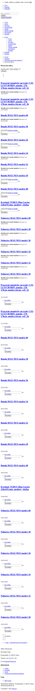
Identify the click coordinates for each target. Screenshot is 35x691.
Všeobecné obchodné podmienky (14, 673)
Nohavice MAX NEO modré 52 (16, 263)
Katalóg (6, 54)
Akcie (6, 24)
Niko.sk (14, 688)
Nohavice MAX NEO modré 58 (16, 229)
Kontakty (7, 670)
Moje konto (7, 680)
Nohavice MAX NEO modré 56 (16, 240)
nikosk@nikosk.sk (10, 661)
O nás (6, 672)
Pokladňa (7, 9)
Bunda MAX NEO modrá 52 (14, 164)
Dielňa (6, 29)
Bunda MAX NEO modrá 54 (14, 153)
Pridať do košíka (13, 130)
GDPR (6, 668)
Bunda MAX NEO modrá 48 (14, 189)
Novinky (7, 26)
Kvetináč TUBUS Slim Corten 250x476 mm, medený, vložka (15, 203)
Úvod (6, 22)
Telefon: (3, 658)
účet (30, 2)
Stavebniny (7, 32)
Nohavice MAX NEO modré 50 (16, 274)
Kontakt (6, 7)
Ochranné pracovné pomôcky (13, 60)
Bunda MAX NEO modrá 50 (14, 175)
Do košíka (4, 134)
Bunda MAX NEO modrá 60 (14, 115)
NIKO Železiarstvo (6, 649)
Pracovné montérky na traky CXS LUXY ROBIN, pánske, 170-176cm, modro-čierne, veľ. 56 (17, 101)
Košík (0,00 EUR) (6, 17)
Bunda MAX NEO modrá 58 (14, 126)
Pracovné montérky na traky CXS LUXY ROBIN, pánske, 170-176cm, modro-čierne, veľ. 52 (17, 85)
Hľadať (3, 15)
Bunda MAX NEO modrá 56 (14, 140)
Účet (5, 5)
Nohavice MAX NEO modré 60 (16, 218)
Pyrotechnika (8, 27)
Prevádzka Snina (6, 652)
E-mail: (3, 661)
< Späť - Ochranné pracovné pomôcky (15, 642)
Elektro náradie (8, 31)
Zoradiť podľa (5, 69)
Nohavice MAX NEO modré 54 (16, 251)
